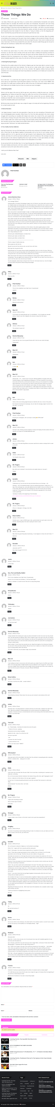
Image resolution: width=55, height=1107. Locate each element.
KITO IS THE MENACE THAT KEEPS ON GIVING (21, 1045)
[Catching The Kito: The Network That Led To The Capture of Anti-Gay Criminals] (5, 1060)
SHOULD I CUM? (23, 184)
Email (2, 1010)
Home (3, 8)
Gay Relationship (30, 1086)
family (21, 1083)
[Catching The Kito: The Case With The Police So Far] (5, 1041)
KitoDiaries (23, 1104)
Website (30, 1010)
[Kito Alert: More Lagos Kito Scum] (5, 1066)
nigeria (34, 158)
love (21, 1093)
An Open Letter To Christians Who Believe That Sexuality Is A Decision (46, 186)
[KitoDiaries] (10, 3)
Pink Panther (6, 18)
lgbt (29, 1090)
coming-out (32, 1081)
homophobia (28, 1088)
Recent (9, 1034)
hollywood (22, 1088)
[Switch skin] (50, 3)
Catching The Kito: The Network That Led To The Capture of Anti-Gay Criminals (30, 1058)
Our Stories (8, 8)
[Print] (24, 165)
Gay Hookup (22, 1086)
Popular (27, 1034)
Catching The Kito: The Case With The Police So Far (23, 1039)
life (28, 158)
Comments (44, 1034)
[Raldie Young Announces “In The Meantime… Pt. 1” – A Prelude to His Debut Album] (5, 1053)
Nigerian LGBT (23, 1095)
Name (3, 1004)
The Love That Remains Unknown (7, 185)
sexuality (25, 1098)
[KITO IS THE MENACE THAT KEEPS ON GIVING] (5, 1047)
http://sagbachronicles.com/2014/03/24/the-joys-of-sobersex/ (27, 495)
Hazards (21, 158)
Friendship (27, 1083)
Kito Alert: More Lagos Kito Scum (18, 1064)
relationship (30, 1095)
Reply (9, 265)
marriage (25, 1093)
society (30, 1098)
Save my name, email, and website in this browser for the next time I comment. (20, 1016)
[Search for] (53, 3)
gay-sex (32, 1083)
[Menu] (2, 3)
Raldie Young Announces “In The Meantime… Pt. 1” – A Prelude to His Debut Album (31, 1052)
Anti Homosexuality (24, 1081)
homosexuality (23, 1090)
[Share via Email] (20, 165)
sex (21, 1098)
